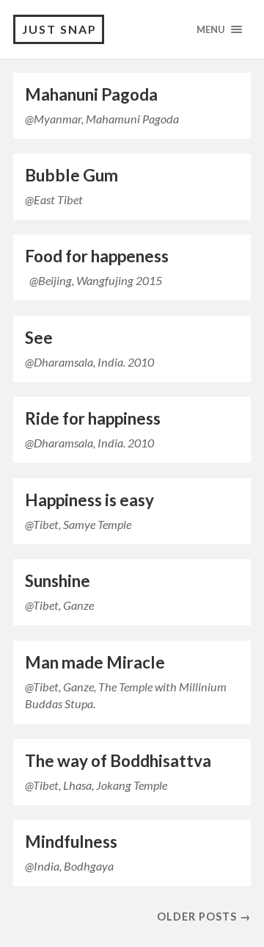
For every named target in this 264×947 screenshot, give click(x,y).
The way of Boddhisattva (118, 761)
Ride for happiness (93, 418)
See (39, 338)
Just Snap (59, 29)
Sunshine (57, 581)
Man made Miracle (95, 662)
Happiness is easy (89, 500)
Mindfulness (71, 841)
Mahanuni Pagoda (91, 94)
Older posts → (204, 916)
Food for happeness (97, 256)
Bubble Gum (71, 175)
